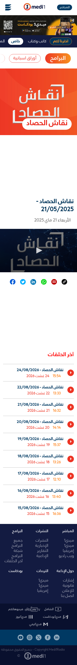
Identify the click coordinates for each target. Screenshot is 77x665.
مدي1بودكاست (52, 617)
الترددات (42, 571)
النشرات (42, 531)
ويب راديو (66, 556)
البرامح (58, 58)
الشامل (49, 609)
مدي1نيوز (21, 617)
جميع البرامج (17, 543)
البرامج (17, 531)
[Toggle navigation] (5, 7)
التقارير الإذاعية (42, 553)
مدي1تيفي (35, 624)
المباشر (65, 7)
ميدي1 (69, 540)
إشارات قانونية (68, 583)
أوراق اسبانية (24, 58)
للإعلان (68, 590)
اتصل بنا (67, 596)
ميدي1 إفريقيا (68, 548)
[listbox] (38, 440)
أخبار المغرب (72, 649)
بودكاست (16, 571)
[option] (38, 372)
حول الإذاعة (65, 571)
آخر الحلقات (14, 561)
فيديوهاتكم (15, 609)
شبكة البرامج (17, 553)
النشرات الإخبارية (41, 543)
